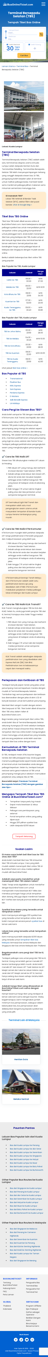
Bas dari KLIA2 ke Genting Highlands (25, 1250)
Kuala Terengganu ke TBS (12, 308)
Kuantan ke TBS (12, 301)
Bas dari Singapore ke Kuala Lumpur (26, 1188)
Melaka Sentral (21, 1099)
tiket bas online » (20, 368)
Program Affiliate (33, 1306)
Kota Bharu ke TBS (12, 294)
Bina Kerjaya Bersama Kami (32, 1324)
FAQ (5, 1291)
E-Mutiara (14, 396)
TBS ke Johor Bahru (12, 331)
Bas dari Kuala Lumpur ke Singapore (26, 1156)
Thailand (7, 1306)
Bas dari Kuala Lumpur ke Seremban (26, 1152)
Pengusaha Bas (33, 1282)
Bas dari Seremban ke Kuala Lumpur (26, 1199)
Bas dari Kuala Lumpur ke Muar (23, 1163)
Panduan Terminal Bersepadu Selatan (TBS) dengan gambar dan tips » (22, 784)
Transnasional (16, 378)
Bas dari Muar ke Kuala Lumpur (23, 1206)
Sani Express (15, 389)
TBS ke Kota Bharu (12, 346)
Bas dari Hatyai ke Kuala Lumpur (24, 1202)
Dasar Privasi (33, 1351)
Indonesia (7, 1309)
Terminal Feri (32, 1292)
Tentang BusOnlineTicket (10, 1284)
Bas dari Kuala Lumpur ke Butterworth (26, 1170)
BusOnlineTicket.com (18, 1351)
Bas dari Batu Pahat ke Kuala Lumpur (26, 1209)
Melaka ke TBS (12, 287)
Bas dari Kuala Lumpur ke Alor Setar (25, 1149)
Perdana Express (17, 392)
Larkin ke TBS (12, 280)
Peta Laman (8, 1294)
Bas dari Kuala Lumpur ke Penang (24, 1145)
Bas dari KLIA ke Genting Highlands (25, 1246)
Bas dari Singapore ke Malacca (23, 1229)
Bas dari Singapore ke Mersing (23, 1260)
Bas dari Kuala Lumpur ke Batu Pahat (26, 1166)
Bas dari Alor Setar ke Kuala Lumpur (25, 1195)
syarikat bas (37, 921)
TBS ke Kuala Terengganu (12, 360)
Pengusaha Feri (33, 1289)
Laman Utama (8, 66)
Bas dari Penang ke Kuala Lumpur (24, 1192)
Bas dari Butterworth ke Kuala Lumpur (26, 1213)
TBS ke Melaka (12, 338)
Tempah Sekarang (24, 836)
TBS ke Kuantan (12, 353)
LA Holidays (15, 403)
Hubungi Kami (9, 1288)
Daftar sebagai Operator (32, 1313)
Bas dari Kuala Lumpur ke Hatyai (24, 1159)
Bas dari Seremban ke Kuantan (23, 1239)
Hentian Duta (21, 1059)
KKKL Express (15, 385)
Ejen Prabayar (32, 1309)
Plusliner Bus (15, 382)
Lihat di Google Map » (22, 205)
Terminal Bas (22, 66)
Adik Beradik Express (19, 400)
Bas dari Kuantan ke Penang (22, 1243)
